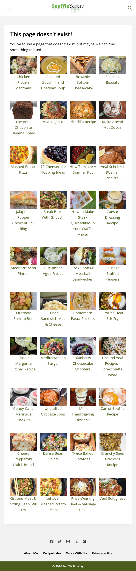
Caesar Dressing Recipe (112, 217)
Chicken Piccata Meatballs (23, 82)
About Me (31, 553)
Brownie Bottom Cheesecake (83, 82)
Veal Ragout (53, 121)
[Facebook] (51, 541)
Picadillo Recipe (83, 121)
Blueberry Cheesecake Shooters (83, 363)
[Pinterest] (84, 541)
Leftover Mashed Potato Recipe (53, 504)
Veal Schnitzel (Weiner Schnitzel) (112, 172)
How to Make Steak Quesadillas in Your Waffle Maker (83, 223)
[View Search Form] (130, 8)
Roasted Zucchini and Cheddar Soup (53, 82)
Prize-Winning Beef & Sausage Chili (83, 504)
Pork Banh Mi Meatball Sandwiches (82, 273)
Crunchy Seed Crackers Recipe (112, 459)
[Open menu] (9, 8)
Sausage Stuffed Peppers (113, 273)
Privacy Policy (102, 553)
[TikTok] (59, 541)
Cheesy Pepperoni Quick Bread (23, 459)
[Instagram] (68, 541)
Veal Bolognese (113, 498)
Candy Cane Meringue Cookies (23, 414)
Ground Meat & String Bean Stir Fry (23, 504)
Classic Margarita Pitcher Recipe (23, 363)
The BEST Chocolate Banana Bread (23, 127)
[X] (76, 541)
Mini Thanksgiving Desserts (83, 414)
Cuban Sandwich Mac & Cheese (53, 319)
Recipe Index (52, 553)
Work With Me (76, 553)
